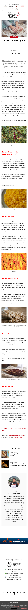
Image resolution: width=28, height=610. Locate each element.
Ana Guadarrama (15, 44)
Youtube (14, 592)
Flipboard (24, 592)
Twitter (10, 436)
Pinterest (20, 592)
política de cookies (15, 606)
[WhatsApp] (19, 53)
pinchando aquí (18, 438)
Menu (25, 10)
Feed (14, 594)
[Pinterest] (15, 53)
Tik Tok (17, 592)
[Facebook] (9, 53)
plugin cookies (24, 608)
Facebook (15, 436)
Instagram (21, 436)
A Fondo (14, 36)
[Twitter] (12, 53)
